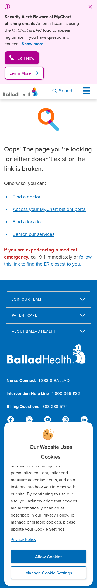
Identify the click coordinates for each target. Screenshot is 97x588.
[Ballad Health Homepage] (20, 91)
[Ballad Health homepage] (46, 358)
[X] (30, 419)
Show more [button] (33, 44)
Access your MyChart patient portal (49, 209)
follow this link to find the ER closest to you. (48, 260)
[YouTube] (47, 419)
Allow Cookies (48, 557)
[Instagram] (64, 419)
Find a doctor (26, 196)
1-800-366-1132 (66, 393)
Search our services (33, 234)
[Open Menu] (87, 90)
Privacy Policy (23, 539)
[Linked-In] (81, 419)
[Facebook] (12, 419)
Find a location (28, 221)
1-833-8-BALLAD (54, 380)
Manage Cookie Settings (48, 573)
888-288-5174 (55, 406)
